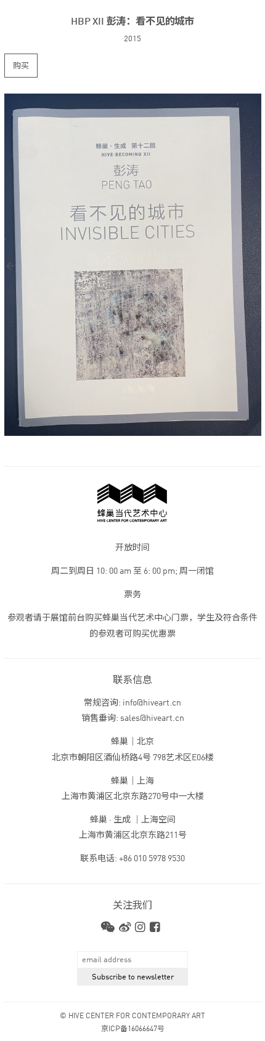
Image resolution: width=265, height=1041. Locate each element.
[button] (68, 266)
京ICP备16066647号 (133, 1029)
